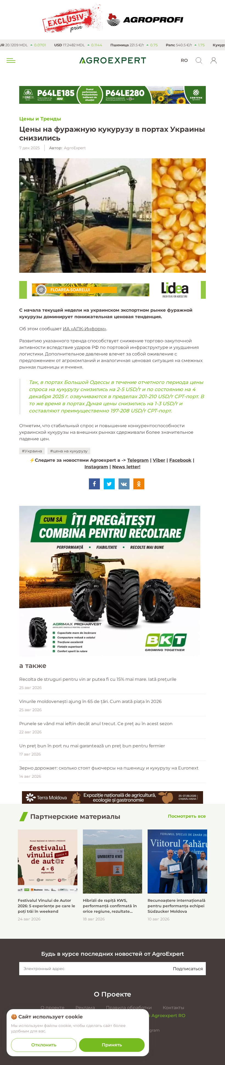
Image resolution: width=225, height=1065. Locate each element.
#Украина (32, 451)
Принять (112, 1044)
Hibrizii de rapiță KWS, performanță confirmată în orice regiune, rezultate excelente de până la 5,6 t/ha (112, 906)
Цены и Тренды (40, 119)
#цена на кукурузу (69, 451)
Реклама (85, 1007)
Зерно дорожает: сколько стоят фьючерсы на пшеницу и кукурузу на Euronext (109, 768)
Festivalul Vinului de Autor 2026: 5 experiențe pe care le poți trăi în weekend (46, 906)
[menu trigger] (10, 60)
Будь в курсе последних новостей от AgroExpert (112, 954)
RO (184, 60)
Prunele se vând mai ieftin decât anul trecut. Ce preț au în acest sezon (96, 723)
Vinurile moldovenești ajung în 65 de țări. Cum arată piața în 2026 (90, 701)
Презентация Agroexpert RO (152, 1015)
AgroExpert (75, 148)
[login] (213, 60)
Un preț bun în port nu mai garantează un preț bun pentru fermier (92, 745)
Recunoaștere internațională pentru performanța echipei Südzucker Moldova (177, 906)
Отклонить (43, 1044)
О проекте (52, 1007)
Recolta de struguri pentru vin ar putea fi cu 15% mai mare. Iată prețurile (97, 679)
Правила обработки (129, 1007)
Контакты (173, 1007)
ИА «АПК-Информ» (84, 328)
